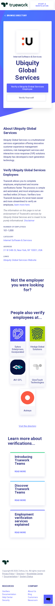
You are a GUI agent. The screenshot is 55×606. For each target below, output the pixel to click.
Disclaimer (29, 220)
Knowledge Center (35, 574)
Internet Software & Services (17, 240)
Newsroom (33, 600)
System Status (26, 576)
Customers (33, 597)
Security (6, 600)
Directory (20, 574)
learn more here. (22, 204)
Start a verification (42, 5)
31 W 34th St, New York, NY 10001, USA (22, 250)
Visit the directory (27, 426)
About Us (32, 591)
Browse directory (17, 15)
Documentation (11, 576)
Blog (30, 594)
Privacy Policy (8, 574)
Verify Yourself (26, 98)
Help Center (7, 597)
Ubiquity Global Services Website (19, 260)
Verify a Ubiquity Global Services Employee (27, 88)
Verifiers (6, 591)
